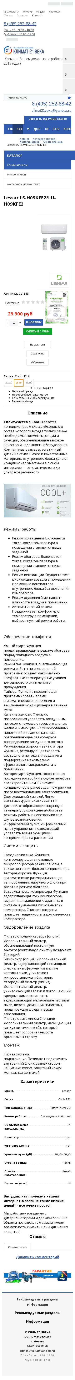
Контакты (38, 15)
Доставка (54, 12)
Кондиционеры (17, 165)
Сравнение (37, 353)
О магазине (11, 12)
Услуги (40, 12)
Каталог (27, 12)
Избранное (37, 362)
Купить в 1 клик (37, 331)
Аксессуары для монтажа (23, 184)
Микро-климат (16, 174)
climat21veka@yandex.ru (51, 110)
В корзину (33, 322)
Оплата (8, 15)
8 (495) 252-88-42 (51, 104)
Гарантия (22, 15)
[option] (54, 252)
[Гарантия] (37, 1281)
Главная (14, 129)
